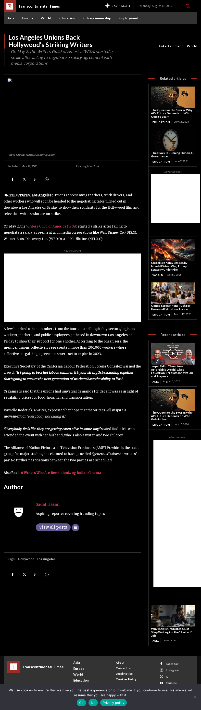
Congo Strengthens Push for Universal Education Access (170, 307)
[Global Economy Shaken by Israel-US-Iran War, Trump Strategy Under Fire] (173, 250)
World (192, 46)
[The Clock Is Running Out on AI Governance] (173, 140)
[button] (187, 6)
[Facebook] (12, 179)
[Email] (75, 527)
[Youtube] (161, 683)
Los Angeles (46, 559)
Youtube (171, 683)
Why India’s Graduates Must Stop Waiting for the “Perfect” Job (171, 632)
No (93, 703)
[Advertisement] (72, 288)
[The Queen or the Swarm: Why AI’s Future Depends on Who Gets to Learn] (173, 97)
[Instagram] (161, 670)
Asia (155, 381)
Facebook (172, 663)
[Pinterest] (35, 179)
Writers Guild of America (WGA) (51, 226)
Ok (81, 703)
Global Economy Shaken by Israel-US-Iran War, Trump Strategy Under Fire (169, 266)
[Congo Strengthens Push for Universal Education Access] (173, 293)
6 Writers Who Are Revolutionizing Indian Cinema (61, 473)
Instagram (172, 670)
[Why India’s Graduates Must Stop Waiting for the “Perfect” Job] (173, 616)
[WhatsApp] (46, 179)
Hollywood (26, 559)
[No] (194, 697)
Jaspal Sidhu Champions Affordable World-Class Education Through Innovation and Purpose (172, 371)
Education (161, 122)
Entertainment (171, 46)
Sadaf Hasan (48, 504)
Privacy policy (113, 703)
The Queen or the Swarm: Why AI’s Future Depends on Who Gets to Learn (171, 113)
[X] (24, 179)
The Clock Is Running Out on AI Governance (172, 154)
